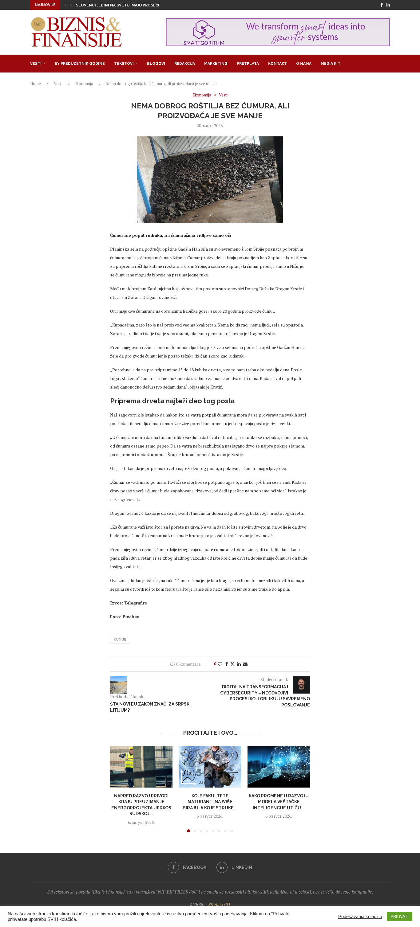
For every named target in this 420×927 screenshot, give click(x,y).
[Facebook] (381, 5)
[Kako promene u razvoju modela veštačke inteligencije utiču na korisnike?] (279, 767)
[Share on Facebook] (226, 664)
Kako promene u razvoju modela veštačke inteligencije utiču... (279, 801)
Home (35, 83)
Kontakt (277, 63)
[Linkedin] (388, 5)
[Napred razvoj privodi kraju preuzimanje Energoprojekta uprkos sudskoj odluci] (141, 767)
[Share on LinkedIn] (239, 664)
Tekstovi (124, 63)
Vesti (36, 63)
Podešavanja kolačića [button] (360, 916)
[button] (65, 5)
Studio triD (219, 905)
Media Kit (330, 63)
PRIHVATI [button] (399, 916)
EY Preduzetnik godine (80, 63)
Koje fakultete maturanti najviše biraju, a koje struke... (210, 801)
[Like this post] (220, 664)
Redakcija (184, 63)
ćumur (120, 639)
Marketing (216, 63)
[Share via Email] (245, 664)
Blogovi (156, 63)
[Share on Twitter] (232, 664)
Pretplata (248, 63)
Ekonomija (83, 83)
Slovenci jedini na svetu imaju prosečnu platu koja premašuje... (145, 5)
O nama (303, 63)
